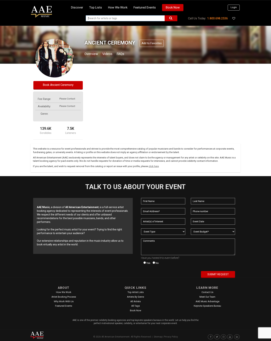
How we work (117, 7)
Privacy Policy (171, 336)
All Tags (135, 305)
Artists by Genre (135, 296)
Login (234, 7)
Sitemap (158, 336)
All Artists (135, 301)
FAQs (120, 54)
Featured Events (144, 7)
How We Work (63, 292)
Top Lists (95, 7)
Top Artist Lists (136, 292)
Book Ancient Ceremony (58, 85)
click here (154, 166)
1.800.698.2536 (217, 18)
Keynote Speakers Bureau (207, 305)
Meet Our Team (207, 296)
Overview (91, 54)
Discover (77, 7)
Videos (107, 54)
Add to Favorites (152, 43)
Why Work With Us (64, 301)
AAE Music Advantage (207, 301)
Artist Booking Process (63, 296)
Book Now (173, 7)
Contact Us (207, 292)
